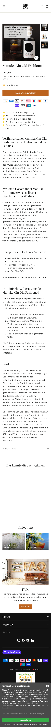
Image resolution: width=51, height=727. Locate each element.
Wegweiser (7, 624)
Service (6, 616)
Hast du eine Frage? (9, 449)
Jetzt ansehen (25, 606)
